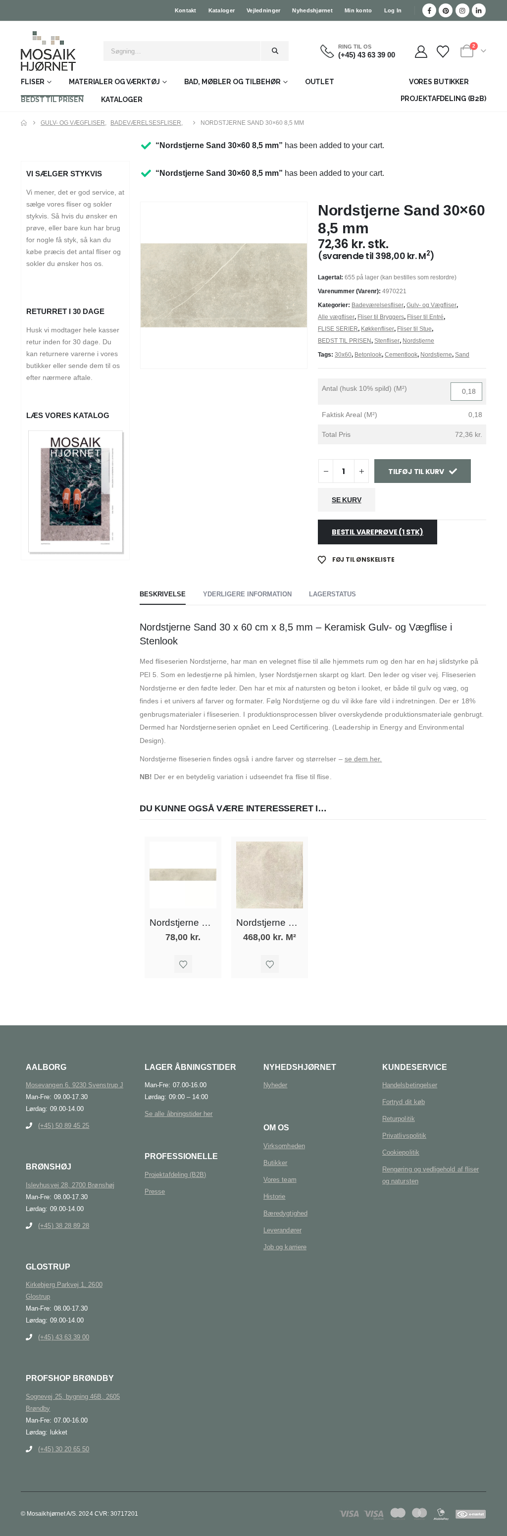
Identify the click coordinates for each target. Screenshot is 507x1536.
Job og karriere (284, 1247)
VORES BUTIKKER (439, 82)
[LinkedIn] (479, 10)
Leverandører (282, 1230)
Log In (393, 10)
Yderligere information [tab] (247, 594)
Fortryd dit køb (403, 1102)
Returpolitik (398, 1118)
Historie (274, 1196)
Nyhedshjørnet (312, 10)
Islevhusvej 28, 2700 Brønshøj (70, 1185)
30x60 (343, 354)
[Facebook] (429, 10)
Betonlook (368, 354)
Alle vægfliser (336, 317)
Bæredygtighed (285, 1213)
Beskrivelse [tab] (163, 594)
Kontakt (186, 10)
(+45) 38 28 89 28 (63, 1225)
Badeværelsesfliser (378, 305)
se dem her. (363, 759)
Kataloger (221, 10)
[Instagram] (462, 10)
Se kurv (346, 500)
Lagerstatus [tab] (332, 594)
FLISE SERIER (338, 328)
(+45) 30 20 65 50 (63, 1449)
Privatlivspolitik (404, 1135)
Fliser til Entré (425, 317)
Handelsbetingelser (409, 1085)
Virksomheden (284, 1146)
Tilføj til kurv (416, 472)
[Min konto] (421, 52)
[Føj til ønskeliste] (183, 964)
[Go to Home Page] (24, 123)
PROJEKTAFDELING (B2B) (443, 99)
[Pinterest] (446, 10)
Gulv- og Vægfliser (431, 305)
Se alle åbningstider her (179, 1113)
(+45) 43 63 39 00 (63, 1337)
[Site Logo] (48, 51)
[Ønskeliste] (443, 52)
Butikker (275, 1162)
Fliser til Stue (414, 328)
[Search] (275, 51)
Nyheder (275, 1085)
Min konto (358, 10)
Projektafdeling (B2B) (175, 1174)
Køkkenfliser (377, 328)
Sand (462, 354)
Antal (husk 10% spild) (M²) (364, 388)
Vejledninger (263, 10)
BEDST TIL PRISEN (52, 100)
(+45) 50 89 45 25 (63, 1125)
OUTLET (319, 82)
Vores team (280, 1179)
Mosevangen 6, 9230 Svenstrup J (74, 1085)
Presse (155, 1191)
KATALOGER (122, 100)
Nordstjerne (418, 340)
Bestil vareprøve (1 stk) (377, 532)
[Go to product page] (183, 875)
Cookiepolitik (400, 1152)
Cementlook (401, 354)
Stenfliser (387, 340)
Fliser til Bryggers (380, 317)
